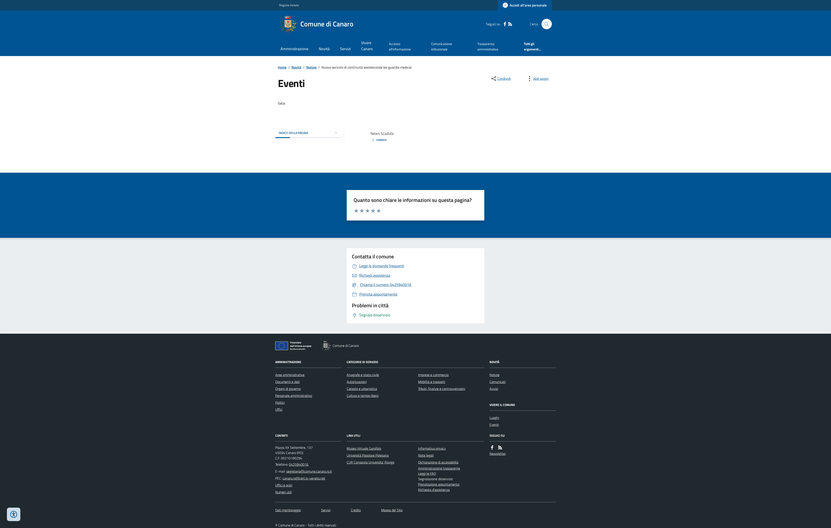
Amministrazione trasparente (439, 468)
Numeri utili (283, 492)
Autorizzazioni (357, 381)
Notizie (311, 67)
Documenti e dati (287, 381)
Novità (324, 49)
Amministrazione (294, 49)
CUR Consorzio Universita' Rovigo (370, 462)
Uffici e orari (283, 485)
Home (282, 67)
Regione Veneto (289, 5)
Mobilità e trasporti (431, 381)
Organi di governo (288, 388)
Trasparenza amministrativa (487, 46)
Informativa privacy (432, 448)
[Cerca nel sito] (545, 24)
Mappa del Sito (392, 510)
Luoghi (494, 417)
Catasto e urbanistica (362, 388)
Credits (356, 510)
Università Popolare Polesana (368, 455)
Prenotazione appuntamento (438, 484)
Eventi (494, 424)
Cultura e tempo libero (362, 395)
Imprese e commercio (433, 374)
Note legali (426, 455)
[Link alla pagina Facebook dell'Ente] (492, 447)
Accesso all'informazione (400, 46)
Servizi (345, 49)
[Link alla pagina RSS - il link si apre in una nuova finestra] (510, 24)
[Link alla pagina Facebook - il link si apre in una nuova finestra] (504, 24)
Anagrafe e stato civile (363, 374)
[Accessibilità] (13, 514)
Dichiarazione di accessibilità (438, 462)
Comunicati (498, 381)
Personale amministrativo (293, 395)
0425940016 (298, 464)
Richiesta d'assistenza (434, 489)
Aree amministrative (289, 374)
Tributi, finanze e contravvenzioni (441, 388)
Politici (280, 402)
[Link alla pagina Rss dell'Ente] (500, 447)
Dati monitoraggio (288, 510)
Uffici (278, 409)
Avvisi (494, 388)
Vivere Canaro (367, 46)
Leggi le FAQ (427, 473)
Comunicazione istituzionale (441, 46)
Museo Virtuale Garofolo (364, 448)
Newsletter (498, 453)
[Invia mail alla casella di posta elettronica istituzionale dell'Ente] (309, 471)
